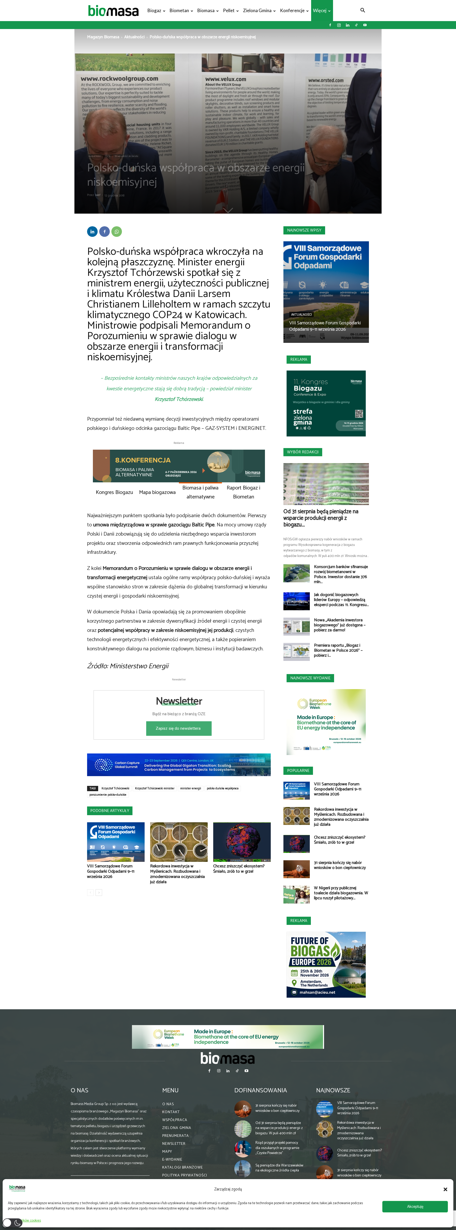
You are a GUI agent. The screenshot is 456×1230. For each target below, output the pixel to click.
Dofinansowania (260, 1091)
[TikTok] (356, 25)
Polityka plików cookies (24, 1220)
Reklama (298, 359)
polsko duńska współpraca (223, 788)
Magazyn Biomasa (103, 37)
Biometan (179, 10)
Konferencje (292, 10)
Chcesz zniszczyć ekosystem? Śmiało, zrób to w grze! (239, 869)
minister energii (190, 788)
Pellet (229, 10)
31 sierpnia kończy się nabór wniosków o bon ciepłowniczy (340, 865)
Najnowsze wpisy (304, 230)
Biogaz (154, 10)
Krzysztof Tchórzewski (115, 788)
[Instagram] (339, 25)
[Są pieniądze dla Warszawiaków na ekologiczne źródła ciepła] (243, 1169)
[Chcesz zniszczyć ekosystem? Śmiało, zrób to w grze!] (242, 842)
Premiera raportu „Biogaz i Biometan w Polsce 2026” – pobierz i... (338, 650)
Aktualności (134, 37)
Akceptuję (415, 1206)
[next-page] (99, 892)
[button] (445, 1189)
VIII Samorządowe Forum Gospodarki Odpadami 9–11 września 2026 (110, 871)
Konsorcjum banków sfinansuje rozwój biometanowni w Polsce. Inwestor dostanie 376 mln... (341, 574)
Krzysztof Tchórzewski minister (154, 788)
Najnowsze (333, 1091)
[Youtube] (365, 25)
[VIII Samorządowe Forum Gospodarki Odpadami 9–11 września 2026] (116, 842)
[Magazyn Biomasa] (228, 1058)
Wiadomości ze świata (126, 156)
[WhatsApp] (116, 231)
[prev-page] (90, 892)
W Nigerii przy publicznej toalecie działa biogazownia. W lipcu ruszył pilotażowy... (341, 893)
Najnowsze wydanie (310, 678)
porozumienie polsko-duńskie (107, 794)
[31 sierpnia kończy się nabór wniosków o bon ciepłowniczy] (296, 869)
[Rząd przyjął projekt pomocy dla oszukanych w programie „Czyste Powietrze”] (243, 1149)
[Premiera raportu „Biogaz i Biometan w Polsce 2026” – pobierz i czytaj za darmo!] (296, 652)
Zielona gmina (257, 10)
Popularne (298, 770)
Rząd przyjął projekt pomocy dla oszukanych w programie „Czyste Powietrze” (277, 1148)
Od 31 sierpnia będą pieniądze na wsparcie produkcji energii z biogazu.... (320, 518)
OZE (108, 156)
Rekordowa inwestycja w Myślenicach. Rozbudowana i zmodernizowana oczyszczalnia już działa (177, 874)
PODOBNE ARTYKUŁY (109, 811)
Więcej (319, 10)
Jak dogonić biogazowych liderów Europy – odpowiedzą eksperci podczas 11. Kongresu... (341, 599)
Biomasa (206, 10)
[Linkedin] (348, 25)
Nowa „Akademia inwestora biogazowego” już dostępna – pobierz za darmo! (339, 625)
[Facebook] (330, 25)
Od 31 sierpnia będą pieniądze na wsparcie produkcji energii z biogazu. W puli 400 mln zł (279, 1128)
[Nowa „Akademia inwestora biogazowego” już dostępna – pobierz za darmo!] (296, 627)
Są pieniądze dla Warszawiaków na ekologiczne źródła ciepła (279, 1168)
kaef (97, 195)
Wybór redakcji (303, 452)
